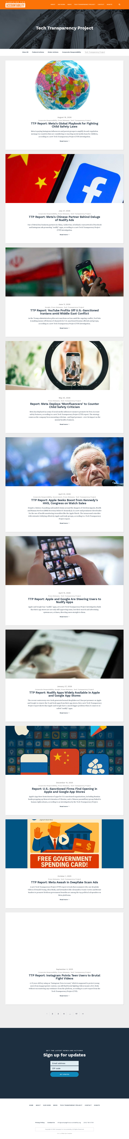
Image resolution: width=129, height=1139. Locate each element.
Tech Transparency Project (84, 4)
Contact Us (51, 1122)
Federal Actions (38, 52)
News (69, 4)
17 (76, 1014)
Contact (101, 4)
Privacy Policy (40, 1122)
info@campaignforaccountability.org (69, 1122)
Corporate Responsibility (71, 52)
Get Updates (64, 1074)
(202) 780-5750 (89, 1122)
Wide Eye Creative (66, 1133)
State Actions (53, 52)
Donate (109, 4)
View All (25, 52)
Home (31, 1105)
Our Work (61, 4)
